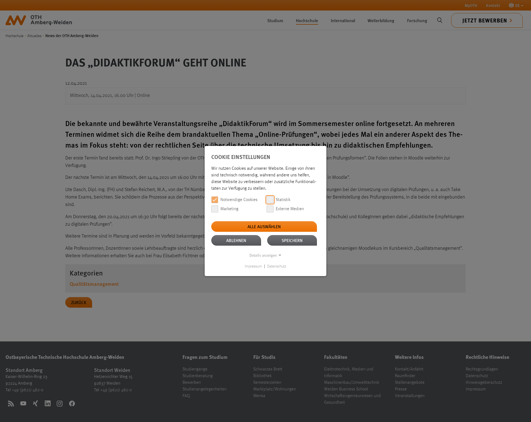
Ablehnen (236, 240)
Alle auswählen (264, 226)
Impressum (253, 266)
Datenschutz (276, 266)
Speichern (292, 240)
